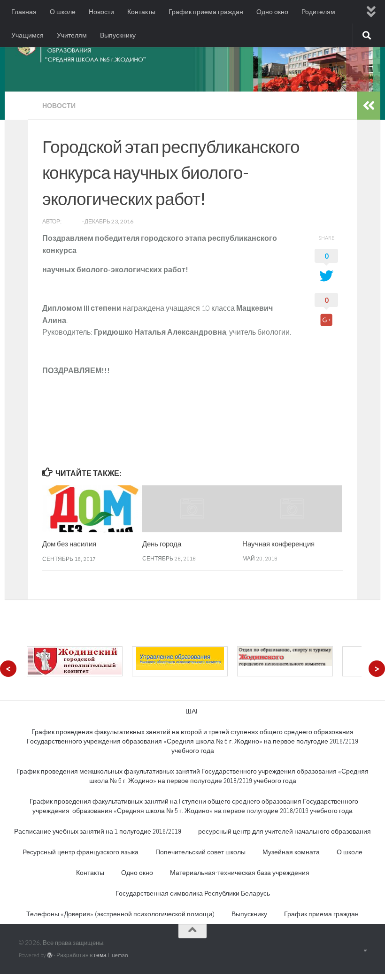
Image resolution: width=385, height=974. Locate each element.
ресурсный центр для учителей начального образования (284, 831)
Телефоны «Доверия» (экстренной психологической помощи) (120, 914)
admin (71, 221)
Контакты (141, 12)
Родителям (318, 12)
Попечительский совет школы (200, 852)
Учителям (72, 35)
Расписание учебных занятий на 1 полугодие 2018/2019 (97, 831)
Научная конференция (278, 543)
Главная (24, 12)
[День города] (192, 508)
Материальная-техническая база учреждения (239, 872)
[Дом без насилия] (92, 508)
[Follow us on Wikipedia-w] (365, 950)
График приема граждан (206, 12)
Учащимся (27, 35)
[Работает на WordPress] (50, 955)
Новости (101, 12)
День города (161, 543)
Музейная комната (291, 852)
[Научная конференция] (292, 508)
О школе (63, 12)
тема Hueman (110, 955)
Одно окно (272, 12)
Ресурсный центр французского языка (81, 852)
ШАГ (192, 711)
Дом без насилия (69, 543)
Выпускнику (118, 35)
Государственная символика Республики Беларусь (193, 893)
